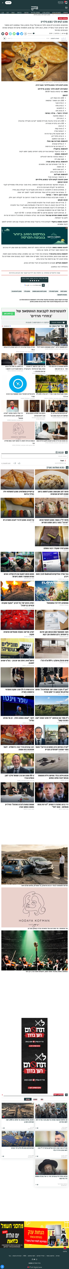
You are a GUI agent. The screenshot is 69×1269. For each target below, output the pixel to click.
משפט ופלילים (35, 12)
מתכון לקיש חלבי (53, 291)
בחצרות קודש (56, 12)
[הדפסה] (10, 33)
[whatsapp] (14, 33)
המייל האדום (40, 1256)
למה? (62, 461)
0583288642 (25, 300)
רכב (7, 12)
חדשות (65, 12)
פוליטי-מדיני (46, 12)
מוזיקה (26, 12)
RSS (24, 1256)
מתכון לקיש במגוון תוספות (39, 291)
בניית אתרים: (37, 1263)
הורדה (8, 3)
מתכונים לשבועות (62, 295)
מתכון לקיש (64, 291)
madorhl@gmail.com (57, 302)
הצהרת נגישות (17, 1256)
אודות (57, 1256)
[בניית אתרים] (31, 1263)
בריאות (19, 12)
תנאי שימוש (31, 1256)
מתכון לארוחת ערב (16, 291)
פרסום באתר (50, 1256)
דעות (13, 12)
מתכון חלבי (27, 291)
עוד (10, 1256)
